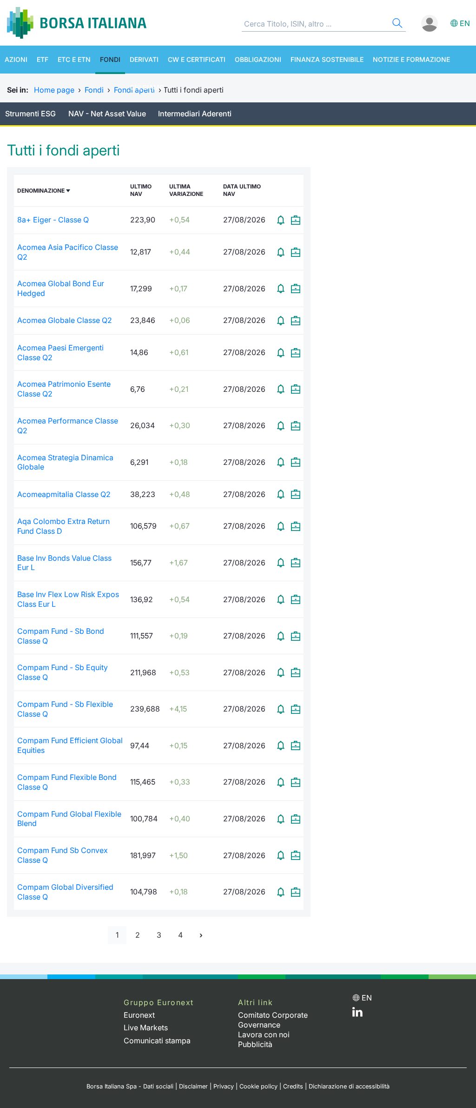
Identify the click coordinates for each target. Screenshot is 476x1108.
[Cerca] (396, 24)
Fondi (110, 59)
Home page (54, 89)
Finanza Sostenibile (327, 59)
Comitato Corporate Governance (273, 1019)
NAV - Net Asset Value (107, 113)
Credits (293, 1086)
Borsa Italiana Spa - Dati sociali (129, 1086)
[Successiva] (201, 935)
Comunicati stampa (157, 1040)
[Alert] (280, 220)
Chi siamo (147, 87)
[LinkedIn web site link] (357, 1014)
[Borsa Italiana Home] (76, 23)
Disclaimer (193, 1086)
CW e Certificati (196, 59)
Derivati (144, 59)
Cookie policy (258, 1086)
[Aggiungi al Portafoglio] (295, 220)
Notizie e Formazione (411, 59)
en (465, 23)
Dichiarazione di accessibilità (349, 1086)
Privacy (223, 1086)
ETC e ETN (74, 59)
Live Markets (146, 1027)
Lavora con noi (264, 1034)
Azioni (16, 59)
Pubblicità (255, 1044)
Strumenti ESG (30, 113)
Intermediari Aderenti (194, 113)
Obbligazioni (258, 59)
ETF (42, 59)
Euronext (139, 1015)
